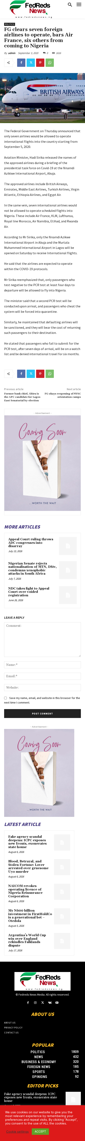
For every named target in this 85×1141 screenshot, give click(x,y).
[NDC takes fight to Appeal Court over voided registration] (68, 595)
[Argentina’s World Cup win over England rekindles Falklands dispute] (62, 941)
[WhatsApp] (50, 63)
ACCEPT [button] (40, 1131)
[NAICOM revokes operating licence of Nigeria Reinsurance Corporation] (62, 892)
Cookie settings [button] (17, 1132)
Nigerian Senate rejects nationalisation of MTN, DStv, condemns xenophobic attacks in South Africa (32, 569)
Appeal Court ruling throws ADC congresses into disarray (30, 542)
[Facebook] (21, 63)
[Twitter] (31, 63)
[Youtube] (57, 1002)
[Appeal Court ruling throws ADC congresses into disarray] (68, 546)
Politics (9, 24)
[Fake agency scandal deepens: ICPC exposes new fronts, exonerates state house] (62, 842)
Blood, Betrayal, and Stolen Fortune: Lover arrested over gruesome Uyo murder (28, 866)
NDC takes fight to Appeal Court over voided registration (28, 592)
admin (11, 53)
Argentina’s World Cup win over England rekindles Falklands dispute (27, 940)
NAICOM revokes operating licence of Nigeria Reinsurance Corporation (25, 891)
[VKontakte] (49, 1002)
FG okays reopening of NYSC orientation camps (63, 395)
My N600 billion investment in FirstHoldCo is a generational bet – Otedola (30, 916)
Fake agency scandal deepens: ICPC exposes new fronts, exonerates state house (27, 842)
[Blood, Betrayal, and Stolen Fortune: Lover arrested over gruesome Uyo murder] (62, 867)
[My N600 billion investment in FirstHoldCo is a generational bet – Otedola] (62, 916)
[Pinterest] (40, 63)
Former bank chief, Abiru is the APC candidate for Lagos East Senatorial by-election (22, 397)
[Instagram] (35, 1002)
